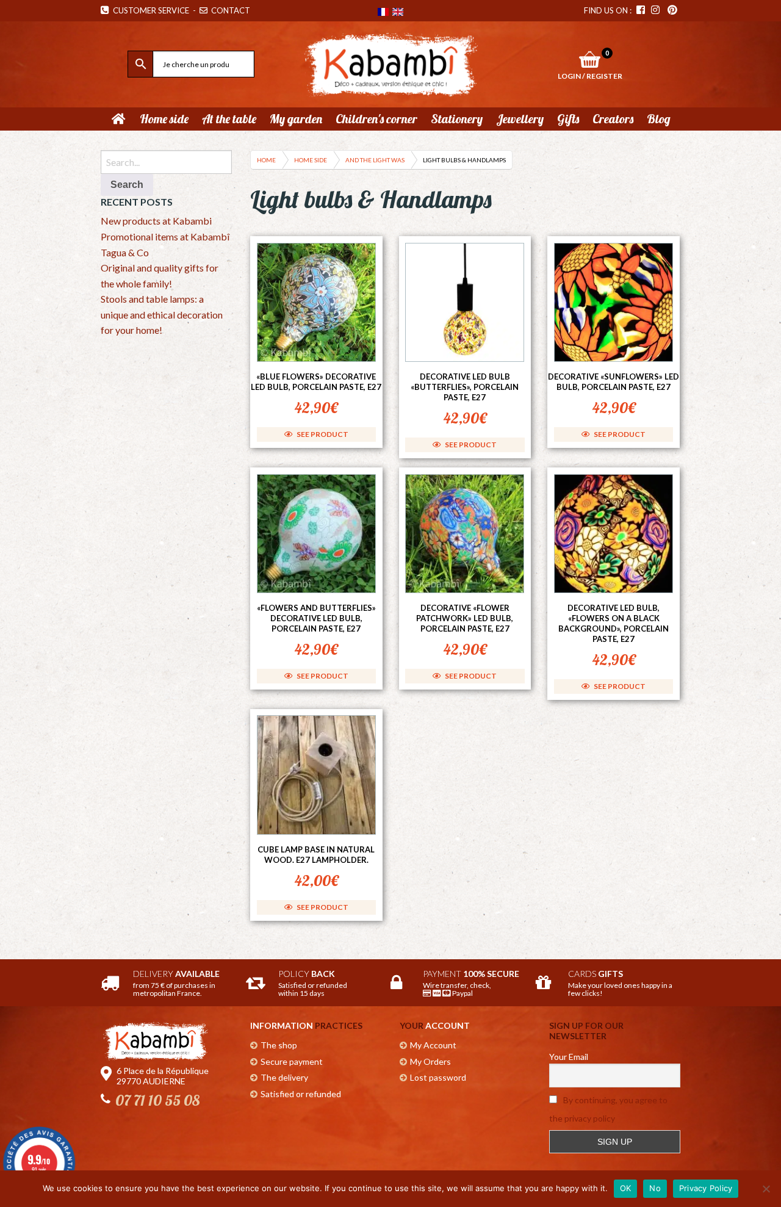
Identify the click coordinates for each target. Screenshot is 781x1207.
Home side (310, 160)
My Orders (430, 1061)
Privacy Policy (706, 1188)
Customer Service (149, 10)
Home (266, 160)
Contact (229, 10)
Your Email (568, 1056)
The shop (279, 1045)
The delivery (284, 1077)
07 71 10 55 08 (157, 1100)
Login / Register (590, 76)
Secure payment (292, 1061)
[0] (589, 59)
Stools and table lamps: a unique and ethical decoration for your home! (162, 314)
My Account (433, 1045)
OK (626, 1188)
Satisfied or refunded (301, 1094)
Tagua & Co (125, 252)
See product (321, 434)
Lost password (438, 1077)
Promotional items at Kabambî (165, 236)
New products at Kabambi (156, 220)
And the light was (375, 160)
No (655, 1188)
